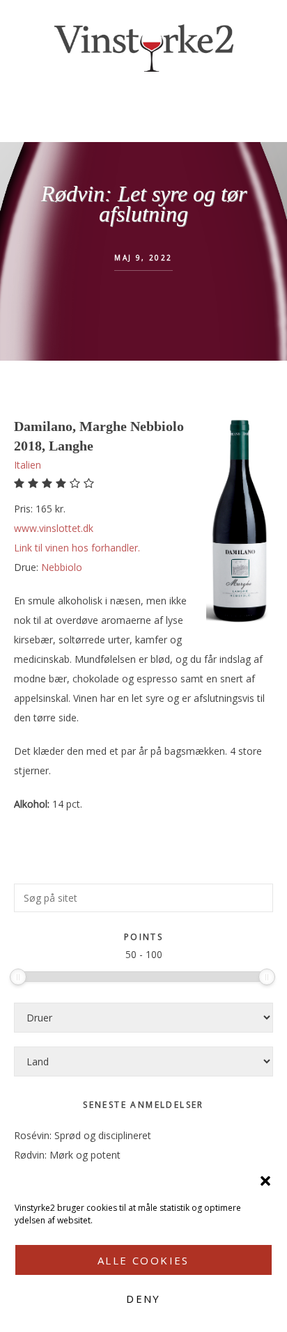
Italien (27, 464)
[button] (265, 1181)
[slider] (18, 977)
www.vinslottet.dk (53, 528)
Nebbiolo (61, 567)
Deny (143, 1299)
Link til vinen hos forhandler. (77, 547)
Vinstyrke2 (143, 45)
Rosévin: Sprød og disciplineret (82, 1135)
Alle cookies (143, 1260)
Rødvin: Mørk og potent (67, 1154)
